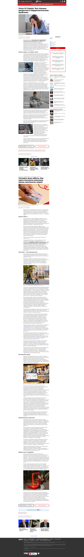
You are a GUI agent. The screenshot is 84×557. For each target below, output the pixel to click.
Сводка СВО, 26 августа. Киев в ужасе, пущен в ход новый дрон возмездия (57, 57)
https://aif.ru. (26, 549)
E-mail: (51, 38)
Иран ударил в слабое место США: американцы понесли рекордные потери (58, 69)
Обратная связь (26, 540)
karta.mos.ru (25, 386)
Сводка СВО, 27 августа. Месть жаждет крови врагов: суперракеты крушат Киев (57, 65)
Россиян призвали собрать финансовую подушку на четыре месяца (59, 102)
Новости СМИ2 (34, 536)
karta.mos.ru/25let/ (31, 501)
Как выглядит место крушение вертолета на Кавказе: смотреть (59, 119)
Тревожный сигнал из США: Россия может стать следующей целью (59, 88)
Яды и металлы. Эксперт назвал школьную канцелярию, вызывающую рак (59, 80)
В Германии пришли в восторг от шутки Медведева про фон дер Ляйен (59, 105)
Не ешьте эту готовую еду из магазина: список (58, 122)
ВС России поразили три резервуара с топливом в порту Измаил (58, 53)
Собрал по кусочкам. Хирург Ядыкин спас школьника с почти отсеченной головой (59, 77)
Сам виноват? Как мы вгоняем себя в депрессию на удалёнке (34, 103)
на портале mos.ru (35, 338)
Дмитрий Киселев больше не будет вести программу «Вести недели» (59, 98)
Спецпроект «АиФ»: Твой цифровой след (42, 4)
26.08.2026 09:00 (20, 176)
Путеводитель (32, 540)
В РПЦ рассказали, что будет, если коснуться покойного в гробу (59, 95)
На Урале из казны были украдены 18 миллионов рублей (59, 116)
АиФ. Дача (52, 43)
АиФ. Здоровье (53, 44)
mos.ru (28, 238)
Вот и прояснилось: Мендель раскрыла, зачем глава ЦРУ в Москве (59, 92)
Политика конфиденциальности (28, 550)
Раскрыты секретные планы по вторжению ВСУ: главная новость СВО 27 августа (58, 61)
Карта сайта (37, 540)
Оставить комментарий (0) (42, 146)
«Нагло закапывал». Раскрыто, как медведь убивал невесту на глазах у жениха (59, 83)
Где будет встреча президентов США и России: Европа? (59, 110)
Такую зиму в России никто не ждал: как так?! (59, 113)
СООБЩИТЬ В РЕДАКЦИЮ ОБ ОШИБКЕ (45, 540)
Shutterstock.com (21, 35)
